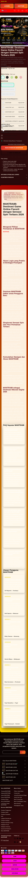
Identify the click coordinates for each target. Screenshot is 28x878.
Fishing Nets (17, 774)
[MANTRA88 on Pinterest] (15, 823)
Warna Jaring (5, 74)
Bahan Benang (17, 784)
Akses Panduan (4, 144)
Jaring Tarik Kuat (18, 778)
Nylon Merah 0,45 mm (8, 89)
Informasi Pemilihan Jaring (10, 174)
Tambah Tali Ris (5, 132)
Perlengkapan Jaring (18, 786)
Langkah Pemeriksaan (6, 799)
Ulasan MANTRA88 (5, 778)
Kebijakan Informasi (5, 807)
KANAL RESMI (15, 868)
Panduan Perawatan (5, 795)
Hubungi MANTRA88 (5, 774)
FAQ (2, 797)
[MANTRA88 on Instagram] (15, 819)
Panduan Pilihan (4, 780)
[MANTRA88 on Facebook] (17, 819)
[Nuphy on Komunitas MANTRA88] (20, 823)
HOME (14, 856)
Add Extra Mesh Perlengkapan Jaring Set (7, 126)
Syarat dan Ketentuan (6, 809)
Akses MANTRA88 (5, 782)
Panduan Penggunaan (6, 791)
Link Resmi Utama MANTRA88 (5, 785)
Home (5, 193)
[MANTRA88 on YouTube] (20, 819)
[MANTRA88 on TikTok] (17, 823)
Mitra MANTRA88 (5, 811)
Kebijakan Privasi (5, 805)
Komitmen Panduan (7, 177)
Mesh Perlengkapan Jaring (20, 782)
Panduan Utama (4, 793)
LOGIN (7, 6)
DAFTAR (21, 6)
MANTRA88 (4, 81)
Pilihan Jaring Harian (18, 772)
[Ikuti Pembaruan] (22, 733)
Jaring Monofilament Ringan (20, 776)
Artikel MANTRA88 (5, 776)
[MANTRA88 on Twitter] (23, 819)
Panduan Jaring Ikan (16, 194)
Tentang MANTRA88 (5, 772)
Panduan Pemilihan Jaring (7, 803)
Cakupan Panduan (5, 801)
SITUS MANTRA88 (7, 85)
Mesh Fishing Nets (18, 780)
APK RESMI (15, 873)
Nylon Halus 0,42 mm (8, 94)
